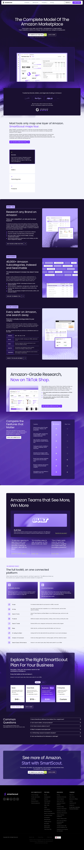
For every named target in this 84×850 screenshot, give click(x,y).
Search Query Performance (47, 826)
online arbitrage (34, 794)
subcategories (47, 796)
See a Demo (72, 796)
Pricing (52, 2)
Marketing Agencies (35, 803)
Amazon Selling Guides (62, 818)
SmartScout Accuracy (61, 810)
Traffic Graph (47, 803)
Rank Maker (46, 823)
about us (71, 794)
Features (46, 792)
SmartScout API (72, 803)
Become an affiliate (73, 798)
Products (46, 798)
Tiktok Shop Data (47, 829)
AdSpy (45, 807)
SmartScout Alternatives (62, 812)
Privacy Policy (40, 837)
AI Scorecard (47, 817)
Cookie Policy (49, 837)
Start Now (77, 2)
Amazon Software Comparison (60, 815)
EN (58, 837)
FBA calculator (47, 801)
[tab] (22, 157)
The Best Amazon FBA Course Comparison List (62, 826)
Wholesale (33, 798)
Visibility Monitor (47, 821)
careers (71, 801)
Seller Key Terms (60, 801)
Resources (60, 792)
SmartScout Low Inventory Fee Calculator (62, 830)
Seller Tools (46, 805)
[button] (27, 3)
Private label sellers (35, 796)
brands (45, 794)
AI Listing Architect (48, 815)
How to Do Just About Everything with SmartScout (61, 822)
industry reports (60, 798)
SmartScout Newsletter (62, 808)
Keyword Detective (48, 811)
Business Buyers (34, 801)
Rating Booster (47, 819)
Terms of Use (31, 837)
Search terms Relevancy (49, 813)
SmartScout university (61, 796)
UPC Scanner (47, 809)
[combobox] (58, 837)
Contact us (71, 805)
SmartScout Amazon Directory (61, 804)
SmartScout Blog (60, 806)
